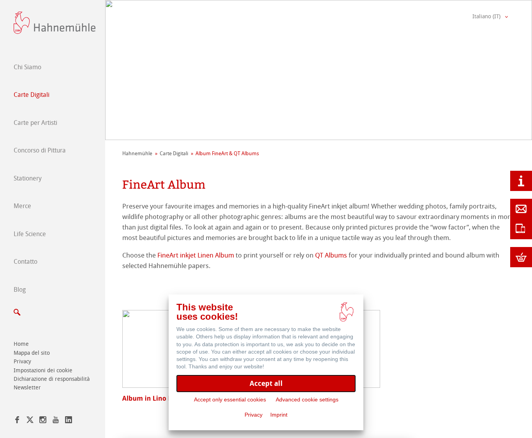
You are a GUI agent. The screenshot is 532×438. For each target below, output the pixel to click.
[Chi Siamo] (521, 181)
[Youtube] (55, 421)
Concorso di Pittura (40, 150)
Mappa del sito (32, 353)
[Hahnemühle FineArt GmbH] (54, 23)
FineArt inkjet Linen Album (195, 255)
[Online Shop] (521, 257)
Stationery (28, 178)
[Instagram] (42, 421)
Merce (22, 206)
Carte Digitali (31, 94)
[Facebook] (17, 421)
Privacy (22, 361)
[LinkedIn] (68, 421)
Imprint (278, 415)
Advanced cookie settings (307, 399)
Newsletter (27, 387)
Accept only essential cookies (230, 399)
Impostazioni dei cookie (43, 370)
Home (21, 344)
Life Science (30, 234)
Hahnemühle (137, 153)
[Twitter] (29, 421)
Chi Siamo (27, 67)
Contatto (25, 261)
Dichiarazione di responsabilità (52, 379)
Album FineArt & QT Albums (227, 153)
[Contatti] (521, 209)
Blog (20, 289)
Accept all (266, 383)
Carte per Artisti (35, 122)
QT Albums (332, 255)
